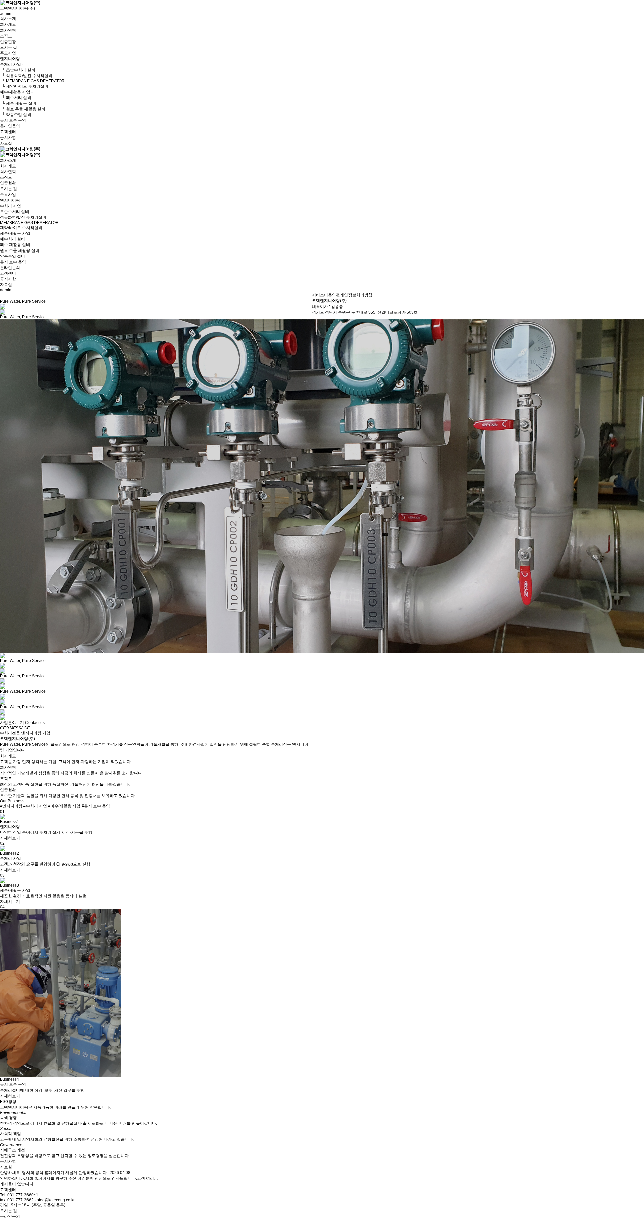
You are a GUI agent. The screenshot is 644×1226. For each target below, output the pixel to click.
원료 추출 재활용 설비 (19, 250)
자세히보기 (10, 838)
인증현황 (8, 41)
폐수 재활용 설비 (15, 244)
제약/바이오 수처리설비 (21, 227)
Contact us (35, 722)
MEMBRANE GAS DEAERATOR (29, 222)
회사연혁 (8, 30)
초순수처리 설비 (14, 211)
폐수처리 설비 (12, 239)
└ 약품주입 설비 (15, 114)
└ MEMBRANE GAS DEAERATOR (32, 81)
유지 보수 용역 (13, 120)
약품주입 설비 (12, 256)
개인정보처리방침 (356, 295)
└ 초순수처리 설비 (17, 70)
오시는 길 (8, 47)
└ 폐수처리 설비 (15, 97)
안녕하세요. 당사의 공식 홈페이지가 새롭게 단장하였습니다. (54, 1172)
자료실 (6, 143)
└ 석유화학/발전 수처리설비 (26, 75)
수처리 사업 (10, 64)
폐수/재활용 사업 (15, 92)
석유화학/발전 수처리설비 (23, 217)
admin (5, 13)
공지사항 (8, 137)
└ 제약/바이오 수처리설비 (24, 86)
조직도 (6, 36)
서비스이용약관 (326, 295)
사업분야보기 (12, 722)
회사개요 (8, 24)
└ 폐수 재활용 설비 (18, 103)
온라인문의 (10, 126)
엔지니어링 (10, 58)
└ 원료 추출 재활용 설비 (22, 109)
